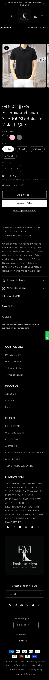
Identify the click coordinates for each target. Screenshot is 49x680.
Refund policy (20, 665)
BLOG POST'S (12, 459)
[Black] (5, 137)
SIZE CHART (9, 305)
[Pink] (12, 137)
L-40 (8, 149)
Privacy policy (36, 665)
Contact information (26, 674)
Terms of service (17, 670)
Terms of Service (14, 374)
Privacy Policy (13, 355)
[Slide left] (18, 101)
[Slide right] (31, 101)
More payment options (24, 210)
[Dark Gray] (19, 137)
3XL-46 (9, 156)
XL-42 (21, 149)
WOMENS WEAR (14, 432)
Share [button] (8, 317)
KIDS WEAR (11, 439)
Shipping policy (34, 670)
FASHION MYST (18, 662)
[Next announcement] (44, 4)
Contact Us (11, 400)
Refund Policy (13, 361)
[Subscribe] (40, 594)
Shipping (20, 180)
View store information (18, 235)
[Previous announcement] (5, 4)
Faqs (8, 407)
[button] (6, 16)
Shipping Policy (14, 368)
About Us (10, 393)
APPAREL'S (11, 446)
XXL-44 (37, 149)
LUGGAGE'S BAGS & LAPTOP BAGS (24, 452)
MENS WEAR (12, 426)
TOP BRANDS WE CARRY (19, 466)
